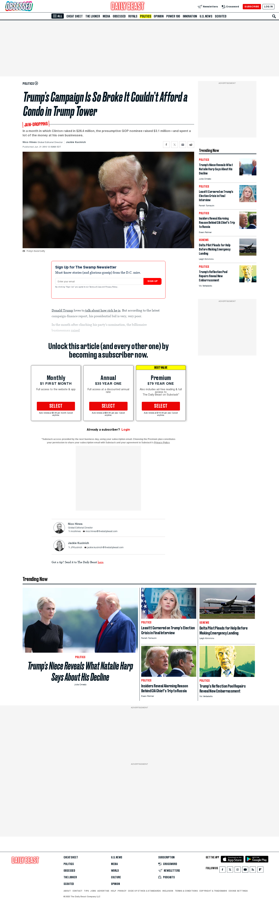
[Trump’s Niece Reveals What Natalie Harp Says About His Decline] (247, 174)
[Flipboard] (260, 870)
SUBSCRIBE (251, 6)
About (67, 891)
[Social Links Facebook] (222, 870)
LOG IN (268, 6)
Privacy (122, 891)
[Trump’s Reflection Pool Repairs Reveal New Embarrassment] (247, 281)
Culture (116, 877)
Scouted (220, 16)
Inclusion (167, 891)
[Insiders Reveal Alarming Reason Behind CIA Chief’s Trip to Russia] (247, 227)
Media (106, 16)
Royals (132, 16)
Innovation (190, 16)
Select (56, 406)
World (115, 870)
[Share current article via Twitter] (174, 144)
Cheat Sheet (74, 16)
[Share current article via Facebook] (166, 144)
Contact (78, 891)
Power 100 (173, 16)
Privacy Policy (111, 287)
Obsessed (119, 16)
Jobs (93, 891)
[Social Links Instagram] (238, 870)
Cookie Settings (238, 891)
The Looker (92, 16)
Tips (86, 891)
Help (113, 891)
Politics (145, 16)
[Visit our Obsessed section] (31, 6)
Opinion (159, 16)
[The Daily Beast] (128, 6)
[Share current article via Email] (182, 144)
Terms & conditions (186, 891)
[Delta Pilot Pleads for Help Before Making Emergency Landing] (247, 254)
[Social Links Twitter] (230, 870)
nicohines (76, 531)
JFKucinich (76, 547)
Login (125, 429)
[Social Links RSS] (253, 870)
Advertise (103, 891)
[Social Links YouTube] (245, 870)
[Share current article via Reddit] (191, 144)
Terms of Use (95, 287)
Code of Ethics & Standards (144, 891)
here (100, 562)
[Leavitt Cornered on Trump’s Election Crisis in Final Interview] (247, 201)
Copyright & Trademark (213, 891)
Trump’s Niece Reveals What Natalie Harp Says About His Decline (80, 671)
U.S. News (206, 16)
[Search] (274, 16)
